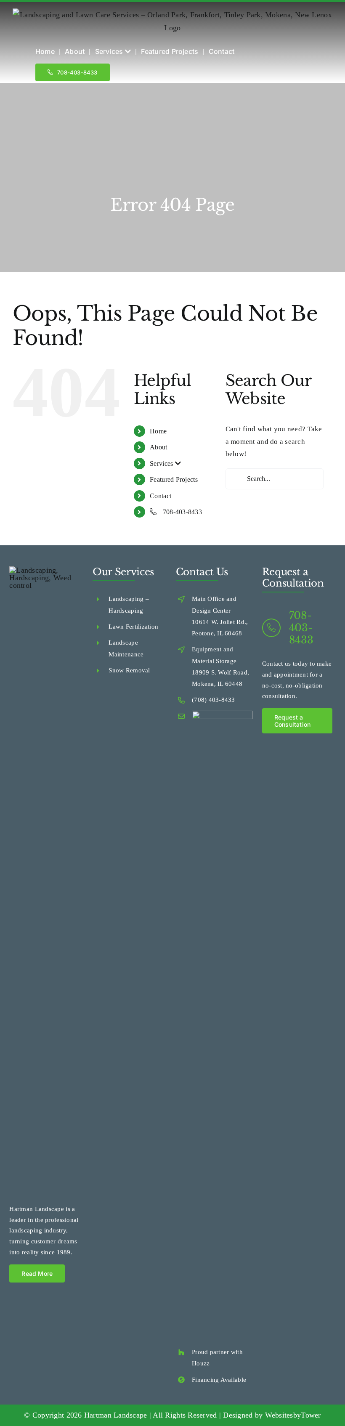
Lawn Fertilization (133, 626)
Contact (160, 495)
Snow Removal (129, 670)
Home (158, 431)
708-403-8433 (181, 511)
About (158, 447)
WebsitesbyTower (293, 1415)
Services (162, 463)
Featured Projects (174, 479)
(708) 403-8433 (213, 699)
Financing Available (219, 1379)
